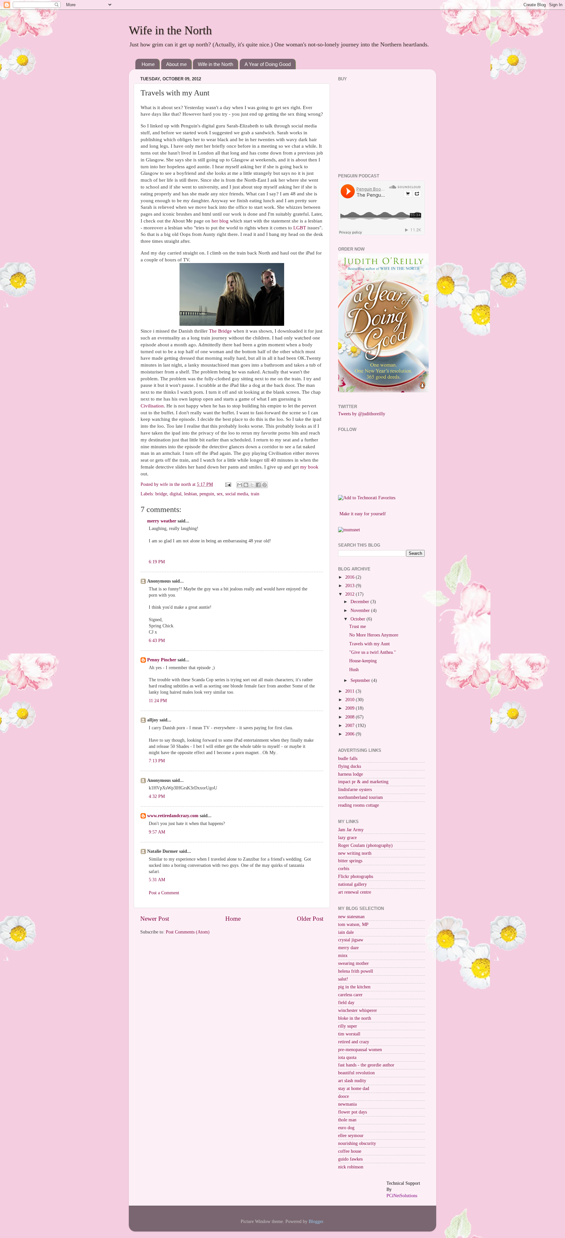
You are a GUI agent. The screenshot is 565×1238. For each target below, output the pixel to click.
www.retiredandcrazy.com (172, 815)
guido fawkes (350, 1159)
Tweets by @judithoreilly (361, 413)
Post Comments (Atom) (188, 932)
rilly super (347, 1026)
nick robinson (350, 1166)
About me (176, 64)
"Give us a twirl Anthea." (372, 652)
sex (220, 493)
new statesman (351, 916)
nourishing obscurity (357, 1143)
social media (236, 493)
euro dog (346, 1127)
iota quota (347, 1057)
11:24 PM (158, 700)
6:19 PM (157, 561)
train (255, 493)
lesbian (190, 493)
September (361, 680)
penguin (206, 493)
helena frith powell (355, 971)
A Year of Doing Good (268, 64)
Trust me (357, 626)
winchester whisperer (357, 1010)
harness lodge (350, 774)
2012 (350, 594)
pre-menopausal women (360, 1049)
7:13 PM (157, 760)
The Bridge (220, 331)
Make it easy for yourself (362, 513)
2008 (350, 717)
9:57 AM (157, 832)
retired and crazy (353, 1041)
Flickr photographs (355, 876)
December (360, 601)
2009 (350, 708)
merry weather (161, 521)
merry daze (348, 947)
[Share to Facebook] (258, 485)
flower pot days (352, 1112)
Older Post (310, 918)
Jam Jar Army (351, 829)
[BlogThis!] (246, 485)
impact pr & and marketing (363, 781)
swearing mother (353, 963)
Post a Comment (164, 892)
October (359, 619)
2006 (350, 734)
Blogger (316, 1221)
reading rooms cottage (358, 805)
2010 (350, 699)
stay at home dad (353, 1088)
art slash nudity (352, 1080)
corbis (343, 868)
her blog (220, 220)
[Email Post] (227, 484)
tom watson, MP (353, 924)
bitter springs (350, 860)
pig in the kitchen (354, 986)
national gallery (352, 884)
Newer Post (154, 918)
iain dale (346, 932)
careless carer (350, 994)
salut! (343, 979)
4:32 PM (157, 796)
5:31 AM (157, 879)
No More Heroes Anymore (373, 635)
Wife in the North (170, 30)
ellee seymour (351, 1135)
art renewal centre (354, 892)
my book (309, 467)
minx (343, 955)
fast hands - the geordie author (366, 1065)
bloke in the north (354, 1018)
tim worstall (349, 1034)
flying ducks (349, 766)
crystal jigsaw (350, 939)
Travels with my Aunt (369, 643)
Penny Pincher (161, 659)
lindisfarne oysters (355, 789)
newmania (347, 1104)
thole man (347, 1119)
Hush (354, 669)
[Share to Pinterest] (264, 485)
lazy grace (347, 837)
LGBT (299, 227)
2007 (350, 725)
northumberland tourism (360, 797)
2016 (350, 577)
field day (346, 1002)
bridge (161, 493)
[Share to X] (252, 485)
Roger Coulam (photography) (365, 845)
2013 (350, 585)
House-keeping (363, 660)
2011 (350, 691)
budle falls (347, 758)
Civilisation (152, 405)
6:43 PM (157, 640)
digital (175, 493)
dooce (343, 1096)
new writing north (354, 853)
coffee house (349, 1151)
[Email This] (239, 485)
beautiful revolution (356, 1072)
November (361, 610)
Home (148, 64)
